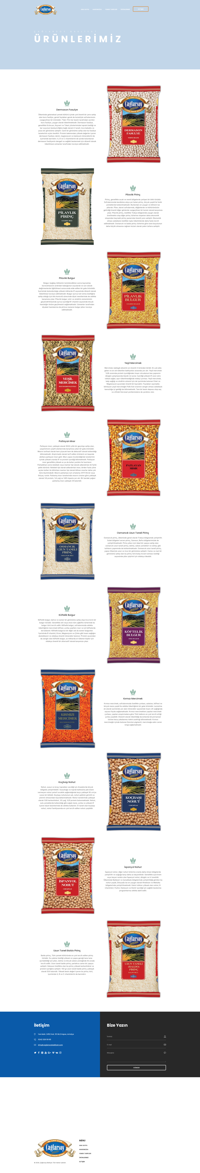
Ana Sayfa (85, 9)
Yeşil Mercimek (133, 363)
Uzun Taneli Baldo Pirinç (67, 950)
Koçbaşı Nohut (67, 782)
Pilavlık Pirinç (133, 194)
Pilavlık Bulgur (67, 278)
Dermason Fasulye (67, 109)
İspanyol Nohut (133, 867)
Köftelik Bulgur (67, 615)
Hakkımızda (97, 9)
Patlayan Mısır (67, 441)
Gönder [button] (136, 1068)
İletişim (141, 9)
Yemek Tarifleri (111, 9)
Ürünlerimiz (125, 9)
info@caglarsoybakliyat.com (50, 1045)
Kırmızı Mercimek (133, 698)
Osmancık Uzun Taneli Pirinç (133, 532)
